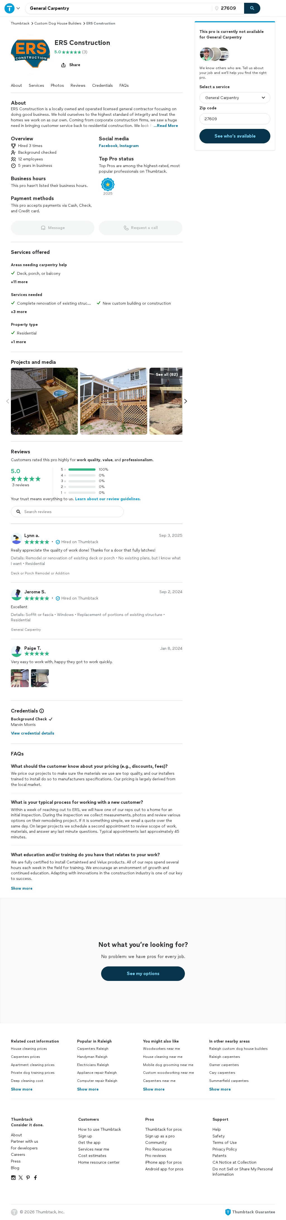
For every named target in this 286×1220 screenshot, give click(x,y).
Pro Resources (158, 1149)
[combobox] (118, 8)
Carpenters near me (159, 1081)
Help (217, 1129)
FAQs (124, 85)
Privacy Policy (225, 1149)
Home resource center (99, 1162)
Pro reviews (155, 1155)
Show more (21, 1089)
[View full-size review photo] (20, 678)
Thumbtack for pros (163, 1129)
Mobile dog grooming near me (168, 1065)
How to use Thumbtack (99, 1129)
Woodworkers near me (161, 1049)
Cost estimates (92, 1155)
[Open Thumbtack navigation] (12, 8)
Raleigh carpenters (224, 1057)
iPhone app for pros (163, 1162)
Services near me (93, 1149)
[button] (30, 54)
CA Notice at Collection (234, 1162)
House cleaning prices (29, 1049)
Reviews (78, 85)
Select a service (214, 87)
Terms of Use (225, 1142)
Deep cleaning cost (27, 1081)
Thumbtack (20, 23)
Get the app (89, 1142)
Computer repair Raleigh (97, 1081)
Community (155, 1142)
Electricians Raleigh (93, 1065)
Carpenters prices (25, 1057)
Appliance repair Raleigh (97, 1073)
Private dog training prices (32, 1073)
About (16, 85)
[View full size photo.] (44, 401)
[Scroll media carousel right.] (185, 401)
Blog (15, 1168)
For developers (24, 1148)
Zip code (207, 108)
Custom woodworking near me (168, 1073)
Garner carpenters (224, 1065)
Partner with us (24, 1141)
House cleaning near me (162, 1057)
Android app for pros (164, 1169)
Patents (220, 1155)
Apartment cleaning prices (32, 1065)
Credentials (102, 85)
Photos (57, 85)
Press (16, 1161)
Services (36, 85)
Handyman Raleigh (92, 1057)
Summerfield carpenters (229, 1081)
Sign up (85, 1136)
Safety (219, 1136)
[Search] (252, 8)
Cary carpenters (222, 1073)
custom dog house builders (57, 23)
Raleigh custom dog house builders (238, 1049)
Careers (18, 1154)
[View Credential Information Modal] (41, 710)
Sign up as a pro (160, 1136)
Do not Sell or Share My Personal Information (243, 1172)
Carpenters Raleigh (92, 1049)
